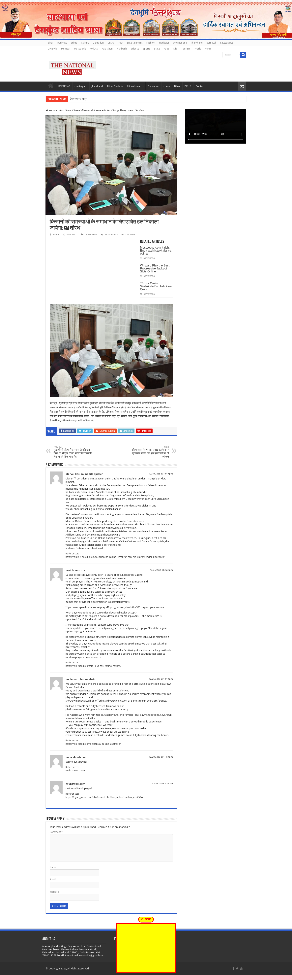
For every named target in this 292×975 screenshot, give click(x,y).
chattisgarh (80, 86)
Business (62, 42)
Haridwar (164, 42)
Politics (94, 48)
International (180, 42)
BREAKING (64, 86)
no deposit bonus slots (81, 679)
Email (53, 879)
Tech (120, 42)
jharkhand (197, 42)
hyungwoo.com (75, 783)
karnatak (211, 42)
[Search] (243, 55)
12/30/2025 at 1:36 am (161, 783)
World (197, 48)
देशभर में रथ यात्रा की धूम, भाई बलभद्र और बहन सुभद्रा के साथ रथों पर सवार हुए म (108, 98)
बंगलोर (208, 48)
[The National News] (72, 67)
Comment (56, 831)
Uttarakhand (134, 86)
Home (51, 86)
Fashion (150, 42)
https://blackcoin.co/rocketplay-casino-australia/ (93, 743)
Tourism (185, 48)
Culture (85, 42)
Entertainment (134, 42)
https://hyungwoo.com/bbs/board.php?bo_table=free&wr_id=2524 (104, 797)
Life (175, 48)
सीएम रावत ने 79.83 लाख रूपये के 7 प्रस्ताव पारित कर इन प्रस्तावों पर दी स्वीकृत (150, 452)
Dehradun (98, 42)
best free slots (75, 570)
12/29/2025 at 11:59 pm (161, 757)
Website (54, 891)
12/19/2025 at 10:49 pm (161, 473)
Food (166, 48)
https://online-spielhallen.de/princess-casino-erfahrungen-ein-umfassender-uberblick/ (115, 556)
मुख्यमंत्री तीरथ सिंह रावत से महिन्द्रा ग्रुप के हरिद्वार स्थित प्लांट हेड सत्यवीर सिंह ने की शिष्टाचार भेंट (73, 452)
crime (74, 42)
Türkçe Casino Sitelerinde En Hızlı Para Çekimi (156, 286)
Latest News (226, 42)
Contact (200, 86)
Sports (146, 48)
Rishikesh (122, 48)
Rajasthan (107, 48)
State (157, 48)
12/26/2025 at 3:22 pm (161, 570)
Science (135, 48)
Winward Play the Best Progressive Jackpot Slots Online (154, 268)
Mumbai (65, 48)
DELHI (111, 42)
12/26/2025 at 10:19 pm (161, 679)
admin (56, 234)
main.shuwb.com (76, 757)
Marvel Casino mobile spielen (84, 473)
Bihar (50, 42)
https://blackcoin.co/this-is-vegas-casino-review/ (93, 665)
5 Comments (111, 234)
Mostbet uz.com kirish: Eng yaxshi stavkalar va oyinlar (155, 250)
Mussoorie (80, 48)
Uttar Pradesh (115, 86)
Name (53, 867)
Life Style (52, 48)
